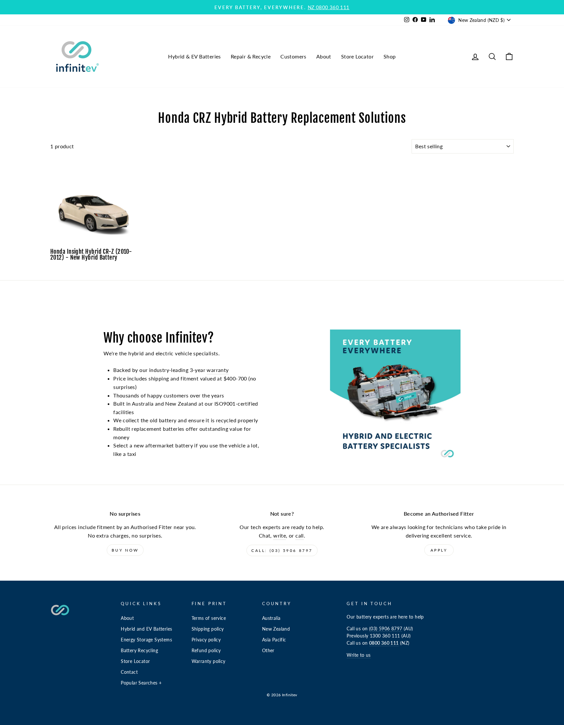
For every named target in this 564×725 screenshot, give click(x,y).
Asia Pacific (274, 639)
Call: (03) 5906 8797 (282, 550)
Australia (271, 618)
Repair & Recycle (251, 56)
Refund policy (206, 650)
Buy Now (125, 550)
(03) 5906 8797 (385, 628)
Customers (293, 56)
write (279, 535)
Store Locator (357, 56)
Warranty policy (209, 661)
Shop (390, 56)
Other (268, 650)
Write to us (358, 655)
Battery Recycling (139, 650)
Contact (129, 672)
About (323, 56)
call (299, 535)
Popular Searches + (141, 682)
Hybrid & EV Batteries (194, 56)
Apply (439, 550)
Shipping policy (208, 629)
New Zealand (276, 629)
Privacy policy (206, 639)
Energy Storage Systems (146, 639)
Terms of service (209, 618)
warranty (217, 370)
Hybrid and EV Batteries (146, 629)
